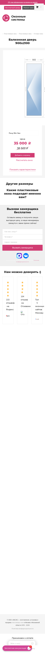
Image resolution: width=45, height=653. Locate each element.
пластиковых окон (18, 622)
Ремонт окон (28, 8)
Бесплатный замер (12, 8)
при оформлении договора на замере (22, 2)
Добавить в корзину (22, 155)
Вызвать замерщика (22, 248)
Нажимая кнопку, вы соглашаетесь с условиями (22, 261)
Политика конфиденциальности (22, 629)
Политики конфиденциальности (27, 261)
